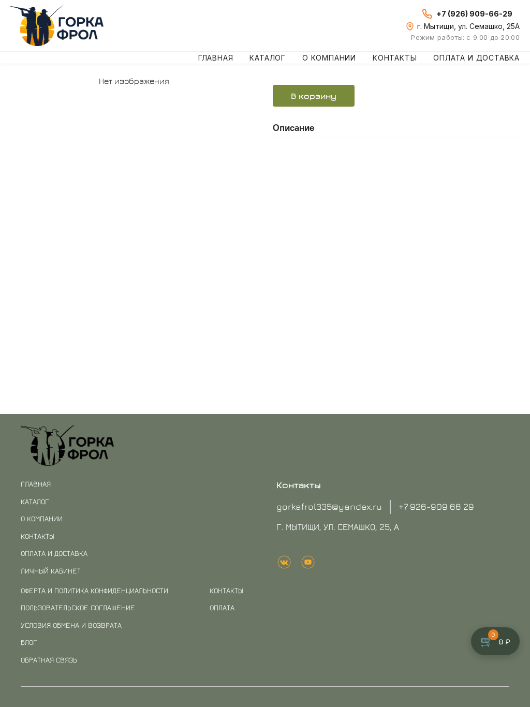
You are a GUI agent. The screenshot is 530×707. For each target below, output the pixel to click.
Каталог (267, 57)
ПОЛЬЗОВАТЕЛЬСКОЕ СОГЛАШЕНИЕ (78, 607)
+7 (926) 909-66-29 (474, 13)
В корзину (313, 95)
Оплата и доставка (476, 57)
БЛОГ (29, 642)
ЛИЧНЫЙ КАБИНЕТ (51, 570)
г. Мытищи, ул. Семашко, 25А (468, 26)
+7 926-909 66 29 (436, 506)
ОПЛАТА (222, 607)
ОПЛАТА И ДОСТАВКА (54, 553)
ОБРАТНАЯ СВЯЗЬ (49, 659)
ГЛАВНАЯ (36, 483)
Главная (215, 57)
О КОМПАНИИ (42, 518)
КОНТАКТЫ (37, 536)
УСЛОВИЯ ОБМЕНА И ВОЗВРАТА (71, 625)
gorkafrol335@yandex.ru (329, 506)
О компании (329, 57)
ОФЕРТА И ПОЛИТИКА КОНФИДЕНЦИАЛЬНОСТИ (94, 590)
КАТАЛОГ (35, 501)
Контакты (395, 57)
